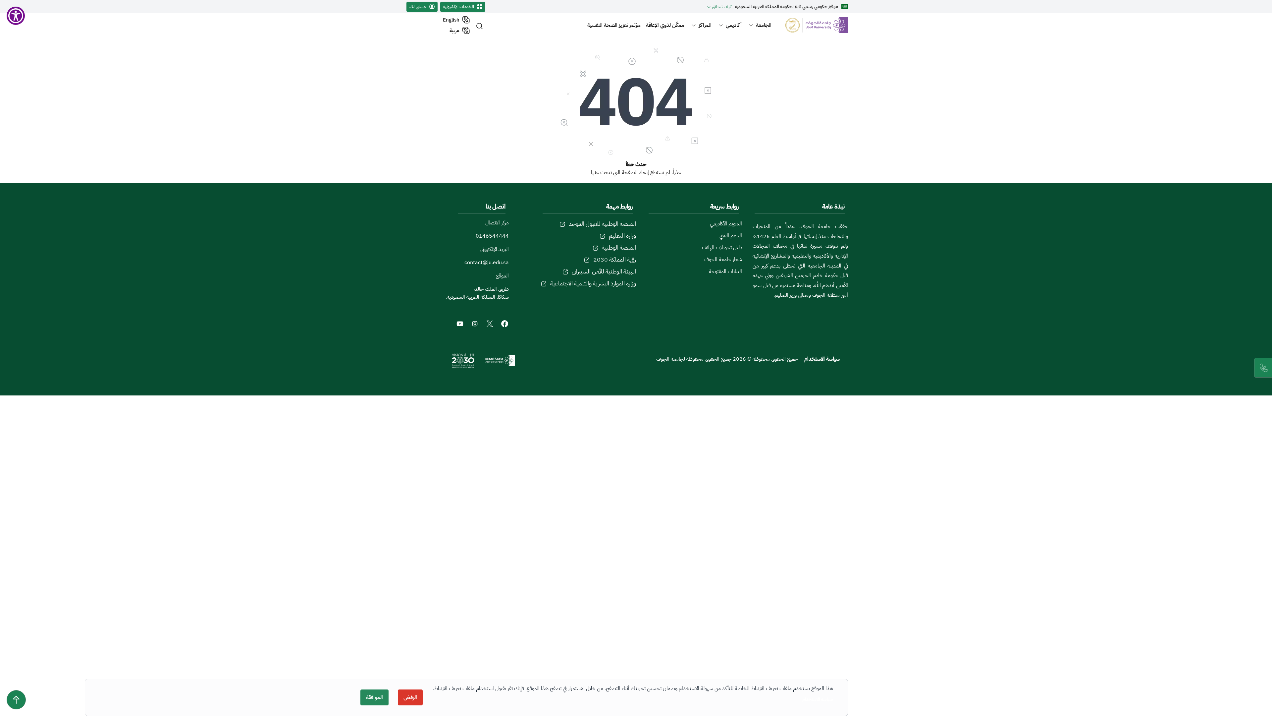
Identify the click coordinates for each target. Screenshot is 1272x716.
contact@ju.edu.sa (486, 263)
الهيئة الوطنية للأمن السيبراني (604, 271)
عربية (454, 30)
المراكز (705, 25)
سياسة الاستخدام (822, 359)
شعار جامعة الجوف (723, 260)
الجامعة (763, 25)
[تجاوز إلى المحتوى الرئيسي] (16, 699)
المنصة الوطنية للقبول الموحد (602, 223)
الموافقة (374, 697)
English (451, 20)
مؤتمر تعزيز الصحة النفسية (614, 25)
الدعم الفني (730, 236)
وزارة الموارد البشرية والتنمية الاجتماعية (593, 283)
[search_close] (480, 25)
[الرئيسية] (812, 25)
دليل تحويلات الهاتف (722, 248)
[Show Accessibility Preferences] (16, 16)
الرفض (410, 697)
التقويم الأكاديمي (726, 224)
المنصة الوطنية (619, 247)
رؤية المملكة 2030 (614, 259)
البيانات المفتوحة (725, 271)
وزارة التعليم (622, 235)
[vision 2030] (463, 360)
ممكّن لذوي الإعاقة (665, 25)
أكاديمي (734, 25)
